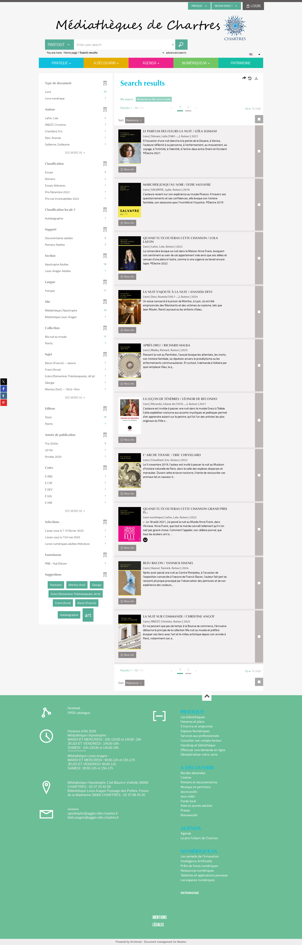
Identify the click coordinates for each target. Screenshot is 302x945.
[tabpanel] (151, 382)
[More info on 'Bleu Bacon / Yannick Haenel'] (129, 578)
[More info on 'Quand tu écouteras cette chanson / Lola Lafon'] (129, 253)
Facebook (74, 708)
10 (246, 109)
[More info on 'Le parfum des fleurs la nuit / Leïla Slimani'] (129, 146)
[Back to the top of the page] (206, 696)
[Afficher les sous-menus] (206, 5)
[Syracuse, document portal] (151, 27)
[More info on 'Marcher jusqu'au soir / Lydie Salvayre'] (129, 200)
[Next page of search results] (196, 108)
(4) (74, 397)
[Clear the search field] (173, 44)
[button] (75, 92)
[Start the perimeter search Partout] (181, 44)
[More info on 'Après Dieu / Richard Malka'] (129, 360)
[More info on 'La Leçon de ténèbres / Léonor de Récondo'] (129, 415)
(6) (74, 511)
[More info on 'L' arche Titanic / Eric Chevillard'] (129, 470)
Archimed (136, 941)
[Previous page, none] (172, 108)
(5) (74, 152)
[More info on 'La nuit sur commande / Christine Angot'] (129, 632)
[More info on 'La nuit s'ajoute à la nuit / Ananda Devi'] (129, 307)
